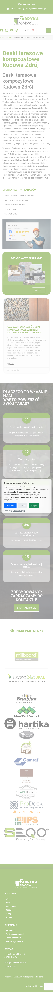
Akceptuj (34, 506)
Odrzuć (22, 506)
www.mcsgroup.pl (19, 511)
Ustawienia (10, 506)
